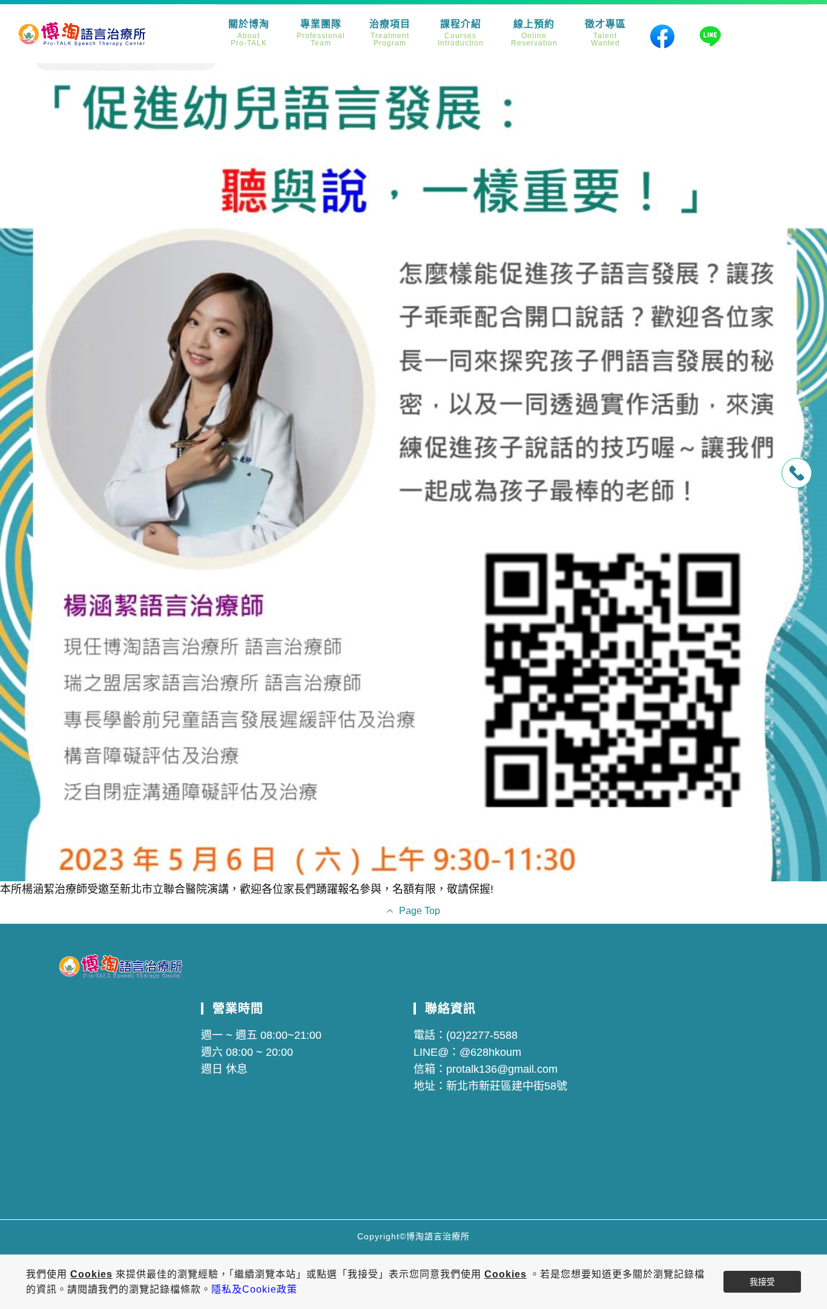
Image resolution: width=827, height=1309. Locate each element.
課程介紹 (461, 33)
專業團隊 (321, 33)
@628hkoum (490, 1052)
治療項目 (389, 33)
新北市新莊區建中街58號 (506, 1086)
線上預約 (534, 33)
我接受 (762, 1282)
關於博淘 (248, 33)
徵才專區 (605, 33)
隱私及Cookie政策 (254, 1289)
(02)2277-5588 (482, 1035)
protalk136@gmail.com (502, 1069)
